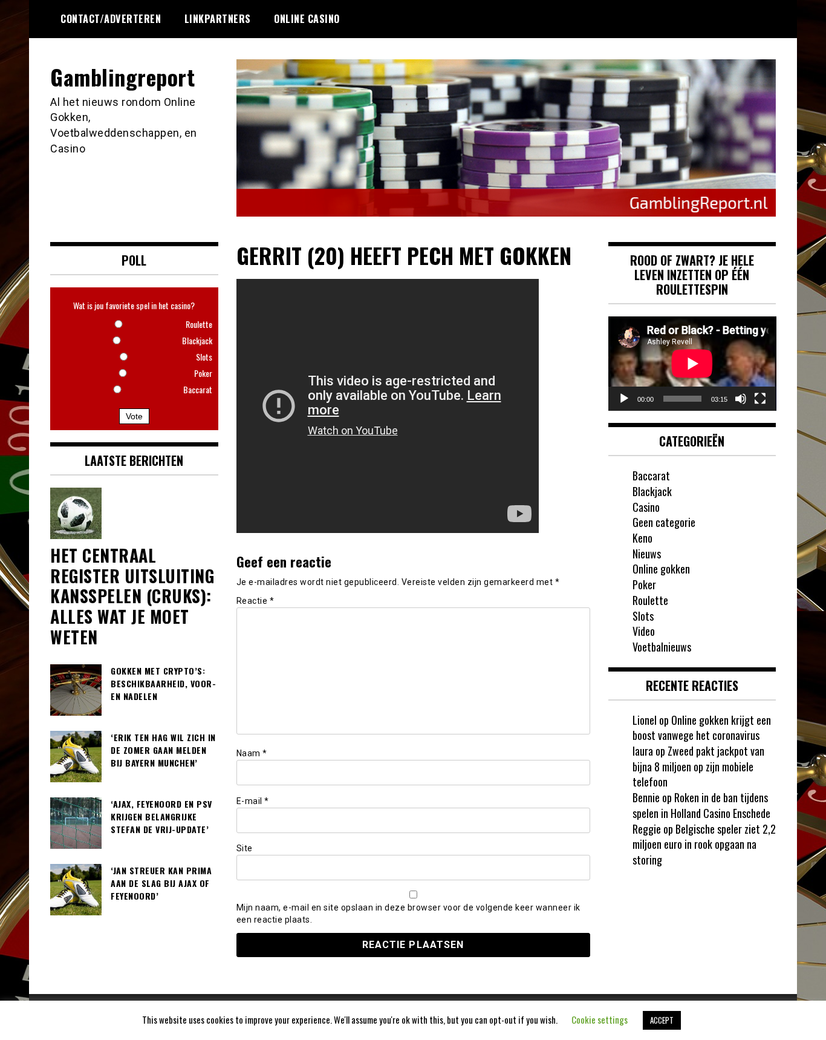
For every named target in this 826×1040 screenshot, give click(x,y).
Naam (251, 753)
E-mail (252, 801)
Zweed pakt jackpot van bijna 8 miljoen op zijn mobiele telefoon (698, 766)
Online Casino (307, 18)
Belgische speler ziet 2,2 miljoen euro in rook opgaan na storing (704, 844)
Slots (643, 616)
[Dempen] (741, 399)
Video (644, 631)
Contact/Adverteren (110, 18)
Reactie (255, 601)
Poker (644, 584)
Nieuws (647, 553)
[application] (692, 363)
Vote (134, 416)
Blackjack (652, 491)
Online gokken (661, 569)
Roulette (650, 600)
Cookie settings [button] (599, 1019)
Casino (646, 507)
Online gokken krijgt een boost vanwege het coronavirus (702, 728)
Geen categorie (664, 522)
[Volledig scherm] (760, 399)
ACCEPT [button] (662, 1020)
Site (244, 848)
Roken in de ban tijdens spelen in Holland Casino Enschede (701, 805)
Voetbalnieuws (662, 647)
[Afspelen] (624, 399)
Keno (642, 538)
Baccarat (651, 475)
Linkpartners (217, 18)
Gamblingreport (122, 77)
